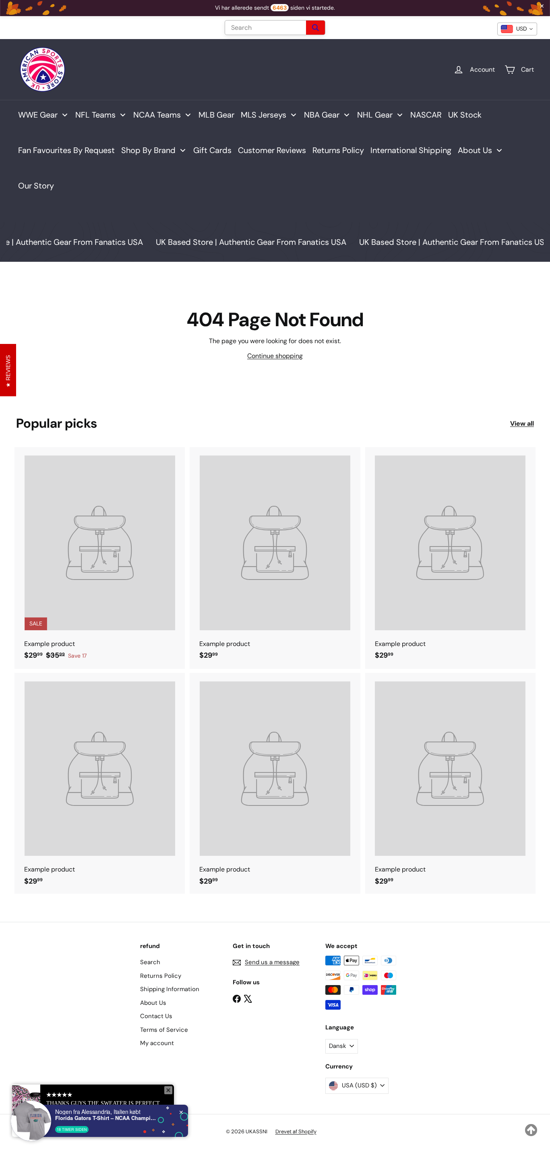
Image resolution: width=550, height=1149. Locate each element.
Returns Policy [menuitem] (338, 150)
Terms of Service (164, 1030)
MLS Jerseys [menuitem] (263, 115)
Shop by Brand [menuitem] (148, 150)
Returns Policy (160, 976)
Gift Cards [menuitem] (212, 150)
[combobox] (517, 29)
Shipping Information (169, 989)
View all (522, 423)
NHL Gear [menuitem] (375, 115)
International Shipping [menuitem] (410, 150)
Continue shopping (275, 356)
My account (157, 1043)
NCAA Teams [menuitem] (157, 115)
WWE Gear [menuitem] (38, 115)
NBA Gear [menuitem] (321, 115)
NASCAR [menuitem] (426, 115)
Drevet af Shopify (295, 1131)
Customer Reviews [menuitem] (272, 150)
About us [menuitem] (475, 150)
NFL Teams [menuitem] (95, 115)
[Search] (315, 28)
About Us (153, 1003)
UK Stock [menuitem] (465, 115)
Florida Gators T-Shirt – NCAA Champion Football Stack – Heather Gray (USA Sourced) (105, 1118)
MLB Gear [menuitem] (216, 115)
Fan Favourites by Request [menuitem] (66, 150)
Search (150, 962)
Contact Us (156, 1016)
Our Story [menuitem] (36, 185)
